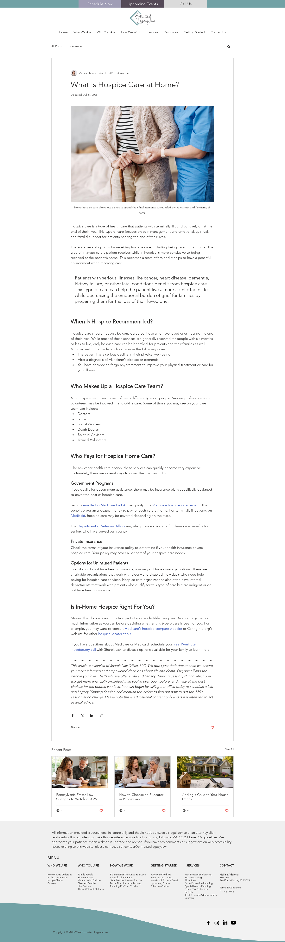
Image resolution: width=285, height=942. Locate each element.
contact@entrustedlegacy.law (145, 846)
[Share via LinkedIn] (91, 715)
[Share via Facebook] (72, 715)
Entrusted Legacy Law (94, 932)
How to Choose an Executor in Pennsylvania (141, 797)
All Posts (56, 46)
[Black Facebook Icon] (208, 923)
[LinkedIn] (225, 923)
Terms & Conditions (230, 887)
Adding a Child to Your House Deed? (205, 797)
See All (229, 749)
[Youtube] (233, 923)
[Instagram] (217, 923)
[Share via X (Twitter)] (82, 715)
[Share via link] (101, 715)
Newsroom (76, 46)
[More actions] (212, 73)
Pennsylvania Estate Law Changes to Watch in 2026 (76, 797)
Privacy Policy (227, 891)
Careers (52, 883)
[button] (82, 32)
